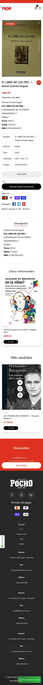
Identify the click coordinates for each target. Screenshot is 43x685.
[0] (36, 9)
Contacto (21, 544)
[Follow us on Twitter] (19, 204)
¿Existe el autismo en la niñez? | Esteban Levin (20, 330)
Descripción (21, 223)
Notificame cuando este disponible (21, 186)
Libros (21, 539)
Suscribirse (21, 465)
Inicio (21, 529)
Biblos (17, 146)
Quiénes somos (21, 534)
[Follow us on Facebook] (14, 204)
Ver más (11, 342)
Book (17, 152)
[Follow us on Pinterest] (24, 204)
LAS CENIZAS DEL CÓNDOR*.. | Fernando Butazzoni (21, 417)
